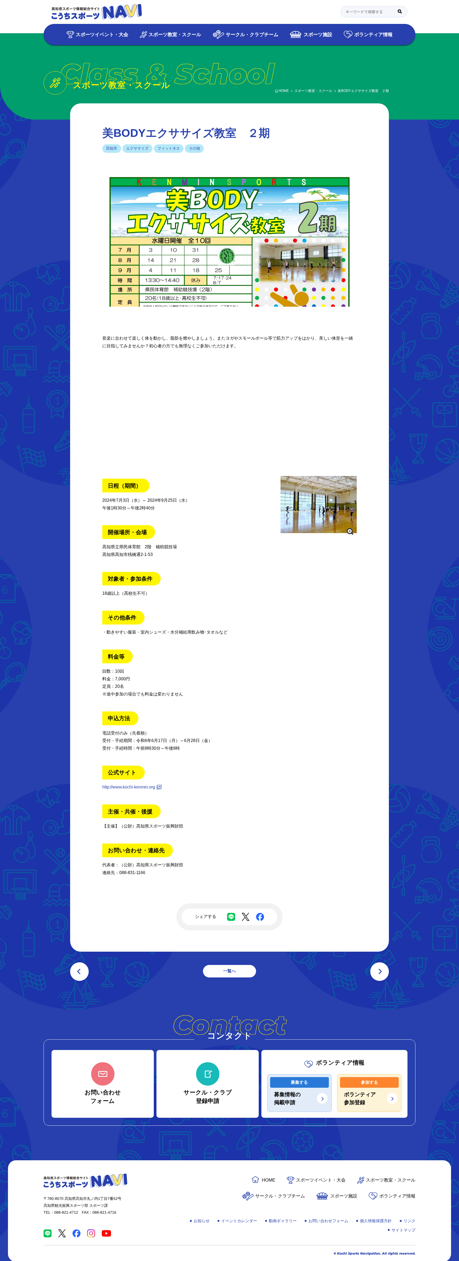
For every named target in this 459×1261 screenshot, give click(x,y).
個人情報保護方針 (376, 1220)
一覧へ (229, 971)
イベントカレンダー (239, 1220)
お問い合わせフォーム (328, 1220)
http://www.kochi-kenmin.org (128, 787)
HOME (268, 1180)
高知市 (111, 148)
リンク (409, 1220)
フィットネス (169, 148)
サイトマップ (403, 1230)
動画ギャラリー (283, 1220)
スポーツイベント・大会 (102, 34)
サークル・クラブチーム (252, 34)
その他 (194, 148)
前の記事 (79, 971)
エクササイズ (137, 148)
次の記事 (379, 971)
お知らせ (202, 1220)
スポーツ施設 (318, 34)
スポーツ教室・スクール (174, 34)
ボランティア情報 (373, 34)
